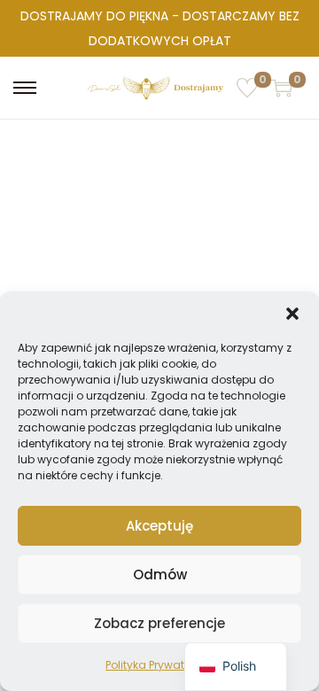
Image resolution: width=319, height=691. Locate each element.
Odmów (160, 574)
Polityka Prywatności (159, 664)
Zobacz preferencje (159, 623)
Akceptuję (159, 525)
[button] (292, 313)
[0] (247, 87)
